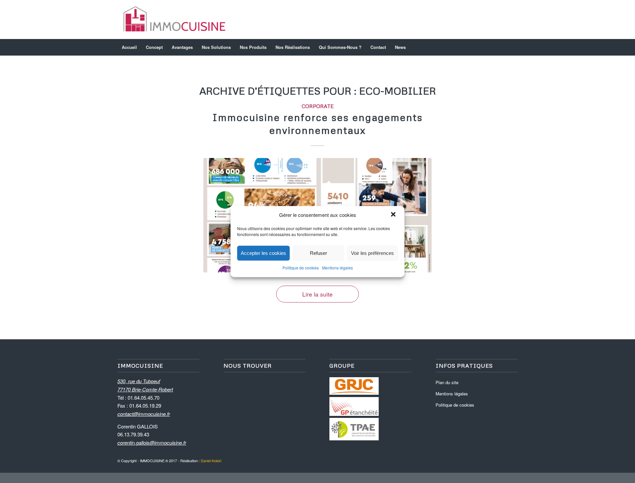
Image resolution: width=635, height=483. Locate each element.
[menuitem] (129, 47)
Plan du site (447, 382)
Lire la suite (317, 294)
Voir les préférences (372, 253)
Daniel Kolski (211, 460)
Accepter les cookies (263, 253)
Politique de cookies (300, 268)
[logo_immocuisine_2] (174, 19)
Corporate (318, 106)
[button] (394, 215)
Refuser (318, 253)
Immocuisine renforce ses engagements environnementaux (317, 123)
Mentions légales (337, 268)
